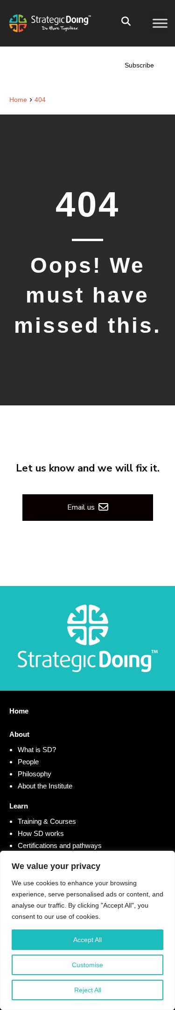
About (19, 734)
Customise (87, 965)
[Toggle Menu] (160, 23)
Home (18, 711)
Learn (18, 806)
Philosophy (34, 774)
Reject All (87, 990)
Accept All (87, 939)
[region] (87, 930)
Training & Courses (47, 821)
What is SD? (37, 750)
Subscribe (139, 65)
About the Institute (45, 786)
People (28, 762)
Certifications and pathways (60, 845)
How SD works (41, 833)
